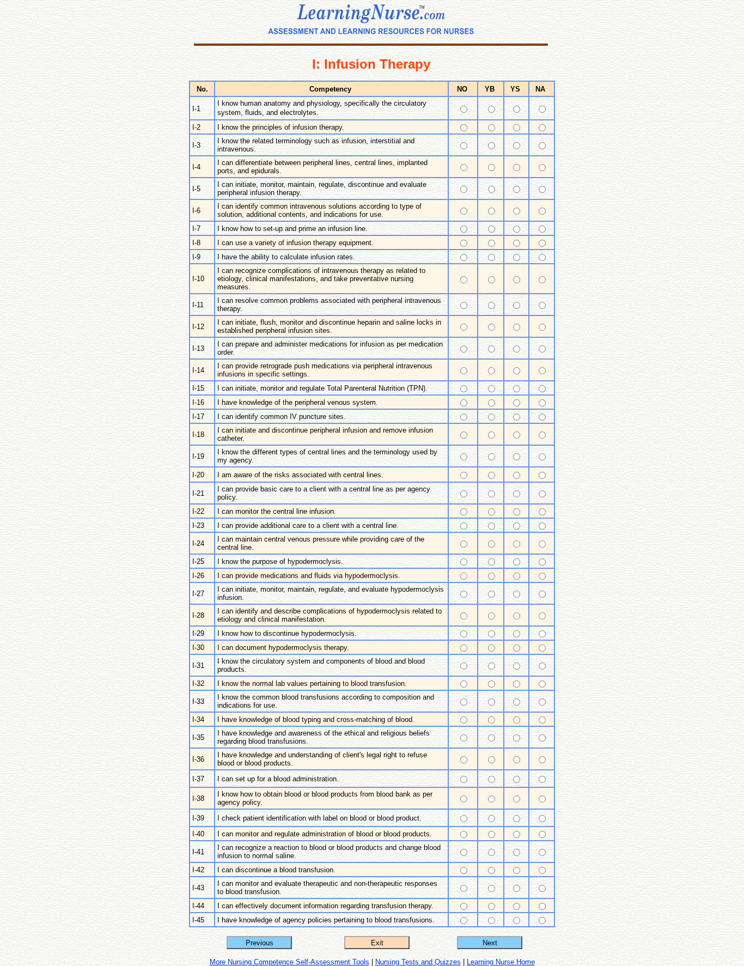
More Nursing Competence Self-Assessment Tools (289, 962)
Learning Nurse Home (501, 962)
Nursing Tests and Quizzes (418, 962)
